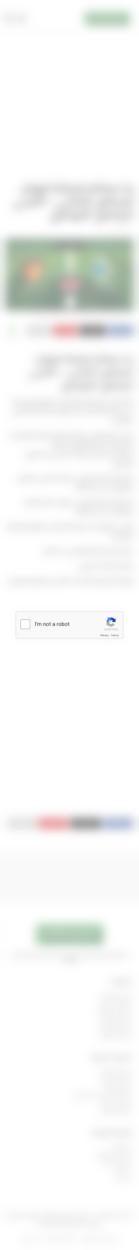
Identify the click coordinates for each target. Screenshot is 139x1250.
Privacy (104, 635)
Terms (115, 635)
